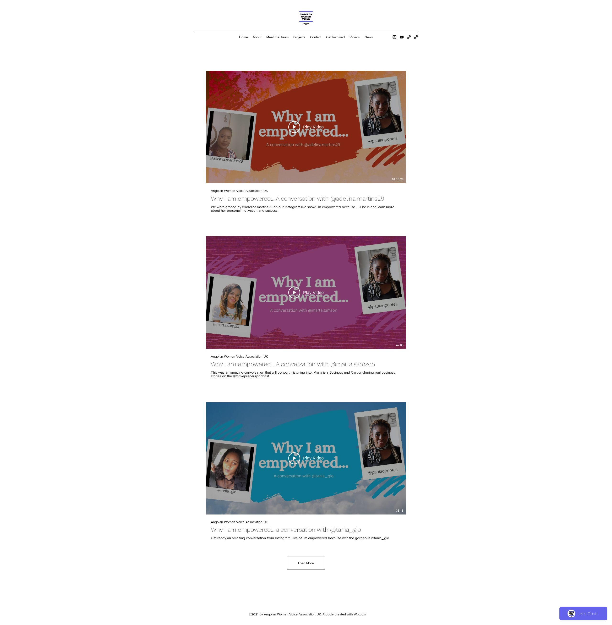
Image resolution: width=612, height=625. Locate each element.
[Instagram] (394, 37)
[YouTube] (401, 37)
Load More (306, 563)
